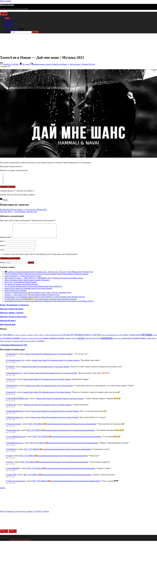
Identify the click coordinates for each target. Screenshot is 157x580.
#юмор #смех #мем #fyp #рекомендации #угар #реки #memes (28, 288)
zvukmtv (47, 335)
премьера (107, 337)
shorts (17, 335)
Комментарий (6, 237)
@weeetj (9, 456)
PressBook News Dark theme (20, 540)
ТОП (95, 335)
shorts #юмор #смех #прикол (16, 290)
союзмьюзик (16, 341)
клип (120, 335)
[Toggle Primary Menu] (3, 14)
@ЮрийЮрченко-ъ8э (14, 443)
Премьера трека (82, 334)
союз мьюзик (8, 341)
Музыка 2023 (68, 335)
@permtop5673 (11, 354)
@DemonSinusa (12, 386)
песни (81, 338)
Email (3, 245)
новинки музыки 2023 (71, 338)
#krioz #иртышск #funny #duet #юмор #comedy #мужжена (27, 280)
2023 (5, 335)
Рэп (91, 335)
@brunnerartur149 (12, 430)
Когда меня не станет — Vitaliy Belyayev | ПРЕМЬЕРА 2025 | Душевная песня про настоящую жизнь (44, 278)
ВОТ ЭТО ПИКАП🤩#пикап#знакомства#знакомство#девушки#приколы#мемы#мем (62, 424)
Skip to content (5, 1)
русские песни (150, 338)
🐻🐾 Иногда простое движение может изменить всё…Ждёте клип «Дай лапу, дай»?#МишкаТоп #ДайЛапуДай (49, 272)
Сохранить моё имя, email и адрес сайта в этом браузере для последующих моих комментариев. (40, 254)
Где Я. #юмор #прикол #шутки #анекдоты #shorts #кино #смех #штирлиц (33, 286)
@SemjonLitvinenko (13, 424)
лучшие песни (135, 335)
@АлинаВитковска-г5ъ (15, 360)
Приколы (8, 25)
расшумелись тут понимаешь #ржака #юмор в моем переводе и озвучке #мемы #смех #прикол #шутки (45, 297)
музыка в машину (12, 338)
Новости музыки (7, 5)
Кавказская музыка (56, 335)
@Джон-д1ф (11, 379)
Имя (2, 241)
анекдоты (104, 335)
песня (98, 338)
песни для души (90, 338)
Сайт (2, 250)
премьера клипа (117, 338)
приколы (126, 338)
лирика (125, 335)
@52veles (9, 462)
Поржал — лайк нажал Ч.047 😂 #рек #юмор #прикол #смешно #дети (32, 295)
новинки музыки (56, 338)
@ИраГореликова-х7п (14, 417)
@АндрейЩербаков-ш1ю (16, 437)
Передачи (8, 22)
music (10, 334)
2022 (1, 335)
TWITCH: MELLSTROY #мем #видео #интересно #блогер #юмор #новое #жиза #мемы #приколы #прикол (46, 274)
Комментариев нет (64, 64)
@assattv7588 (11, 475)
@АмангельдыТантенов (15, 481)
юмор (41, 341)
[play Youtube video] (78, 113)
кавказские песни (113, 335)
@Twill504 (10, 367)
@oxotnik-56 (10, 392)
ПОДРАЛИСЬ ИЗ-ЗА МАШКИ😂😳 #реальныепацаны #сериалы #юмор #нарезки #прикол (41, 299)
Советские (9, 27)
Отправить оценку (7, 187)
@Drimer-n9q (11, 405)
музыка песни (37, 338)
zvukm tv (41, 335)
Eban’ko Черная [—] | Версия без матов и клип (23, 276)
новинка (45, 338)
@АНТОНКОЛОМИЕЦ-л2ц (17, 398)
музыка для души (26, 338)
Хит (99, 334)
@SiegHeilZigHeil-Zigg (14, 411)
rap (14, 335)
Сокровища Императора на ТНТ (13, 345)
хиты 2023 (30, 341)
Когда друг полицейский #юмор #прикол (21, 282)
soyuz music (22, 335)
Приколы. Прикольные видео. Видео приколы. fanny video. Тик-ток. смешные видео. (38, 292)
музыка (147, 334)
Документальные (11, 20)
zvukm (35, 335)
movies (2, 488)
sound (26, 64)
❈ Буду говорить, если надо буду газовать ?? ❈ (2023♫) (21, 511)
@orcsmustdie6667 (13, 468)
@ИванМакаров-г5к (14, 373)
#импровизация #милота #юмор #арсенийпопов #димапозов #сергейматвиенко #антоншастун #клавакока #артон (49, 301)
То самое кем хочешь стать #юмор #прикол (21, 284)
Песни (7, 18)
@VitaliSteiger (11, 449)
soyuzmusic (29, 335)
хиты (25, 341)
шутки (36, 341)
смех (2, 341)
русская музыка (137, 338)
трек (22, 341)
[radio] (81, 174)
